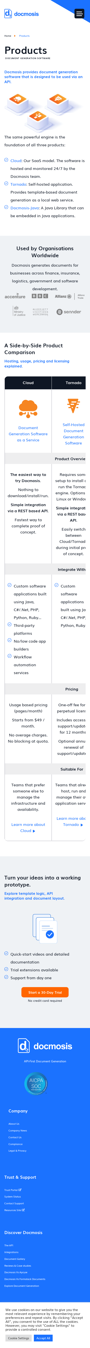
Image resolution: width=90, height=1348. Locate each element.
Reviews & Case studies (17, 1265)
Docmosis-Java (24, 207)
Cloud (15, 160)
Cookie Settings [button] (18, 1338)
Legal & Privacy (17, 1150)
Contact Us (15, 1137)
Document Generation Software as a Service (28, 433)
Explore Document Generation (21, 1285)
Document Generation (51, 1061)
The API (8, 1245)
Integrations (11, 1252)
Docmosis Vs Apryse (15, 1272)
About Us (14, 1123)
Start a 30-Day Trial (45, 992)
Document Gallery (14, 1259)
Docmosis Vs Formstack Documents (24, 1279)
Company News (18, 1130)
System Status (12, 1196)
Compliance (15, 1144)
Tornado (18, 184)
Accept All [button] (43, 1338)
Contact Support (14, 1203)
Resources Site (12, 1210)
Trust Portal (11, 1190)
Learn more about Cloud (28, 827)
